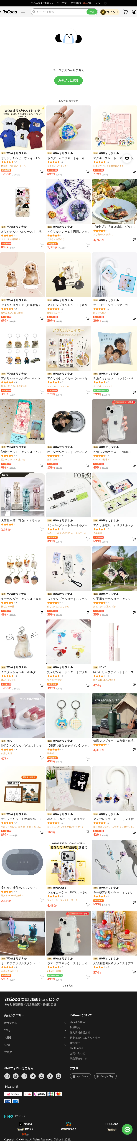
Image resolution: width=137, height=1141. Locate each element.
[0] (125, 12)
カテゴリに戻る (68, 80)
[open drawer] (23, 11)
